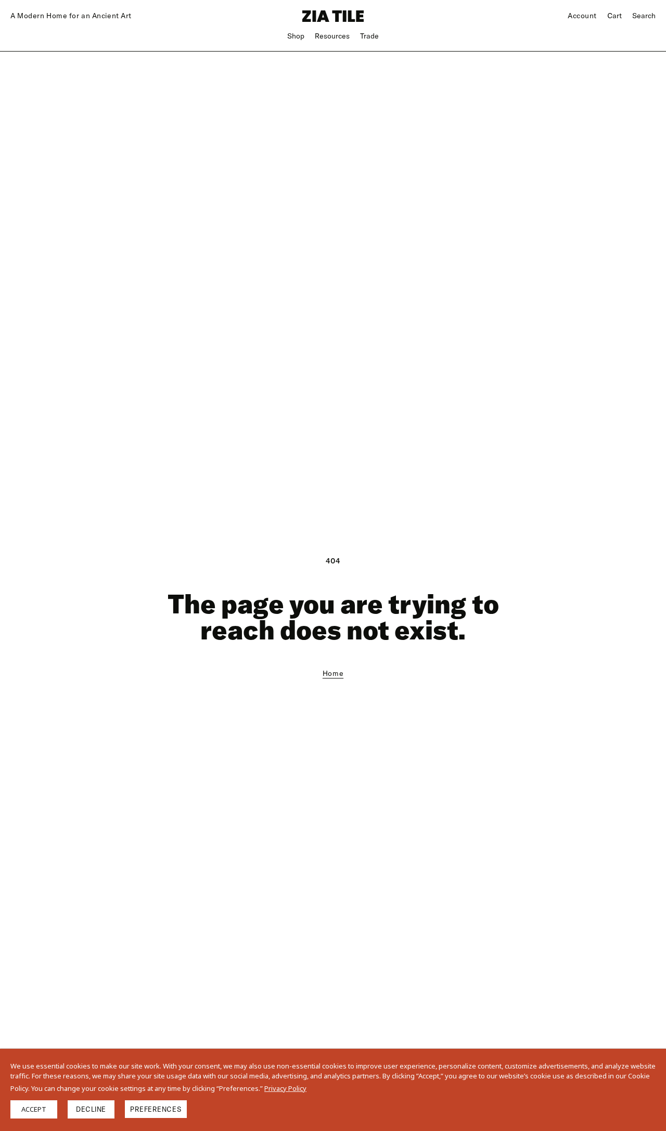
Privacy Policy (285, 1088)
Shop (295, 36)
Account (582, 15)
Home (333, 673)
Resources (332, 36)
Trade (369, 36)
